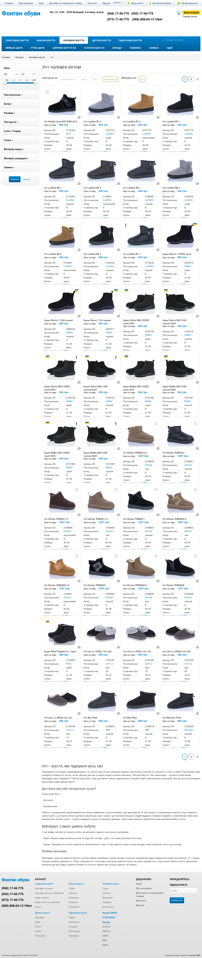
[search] (163, 40)
